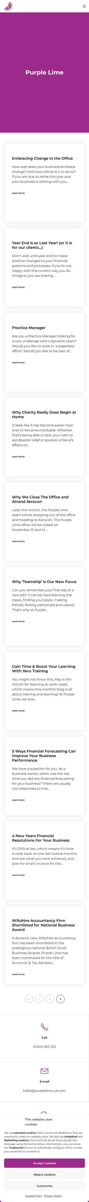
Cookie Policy (33, 1195)
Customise (45, 1186)
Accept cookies (44, 1163)
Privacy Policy (53, 1195)
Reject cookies (44, 1174)
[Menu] (83, 6)
